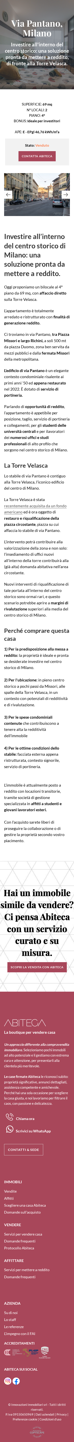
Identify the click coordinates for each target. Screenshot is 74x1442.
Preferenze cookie (25, 1419)
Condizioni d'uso (50, 1419)
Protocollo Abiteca (19, 1248)
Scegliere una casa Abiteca (25, 1205)
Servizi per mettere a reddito (27, 1269)
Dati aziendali (45, 1414)
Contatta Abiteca (37, 156)
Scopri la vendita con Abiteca (37, 967)
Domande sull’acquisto (22, 1212)
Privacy (62, 1414)
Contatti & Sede (23, 1150)
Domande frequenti (20, 1241)
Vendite (10, 1191)
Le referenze (14, 1326)
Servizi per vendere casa (23, 1234)
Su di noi (11, 1312)
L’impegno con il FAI (19, 1333)
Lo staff (10, 1319)
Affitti (9, 1198)
